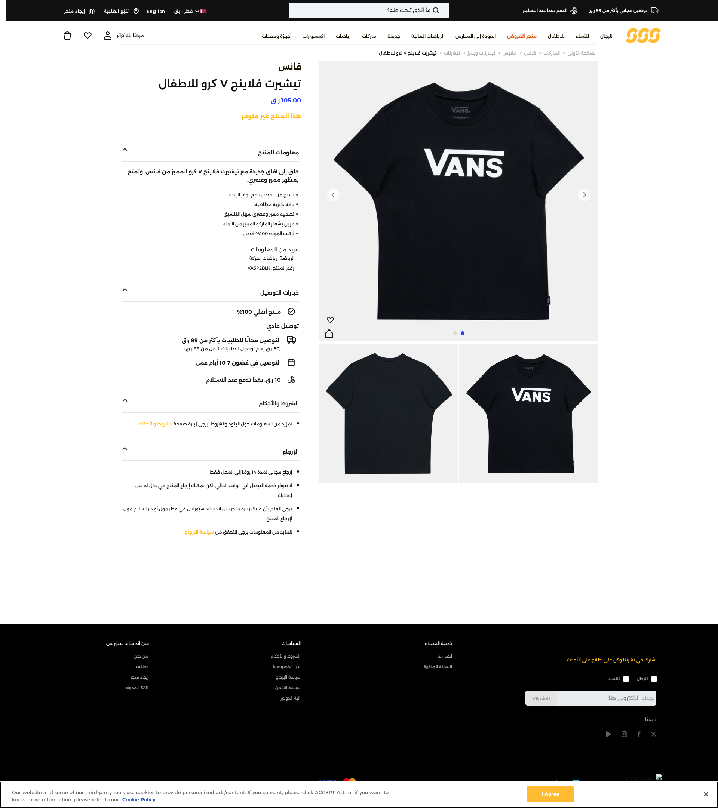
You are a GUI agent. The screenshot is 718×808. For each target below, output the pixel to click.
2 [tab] (455, 333)
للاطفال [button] (556, 36)
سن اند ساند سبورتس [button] (127, 643)
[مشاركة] (329, 334)
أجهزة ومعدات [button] (276, 36)
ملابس (509, 53)
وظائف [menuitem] (142, 666)
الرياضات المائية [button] (427, 36)
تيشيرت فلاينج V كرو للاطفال (407, 53)
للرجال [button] (606, 36)
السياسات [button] (291, 643)
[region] (359, 794)
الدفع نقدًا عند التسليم (545, 10)
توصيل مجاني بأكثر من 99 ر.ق (618, 10)
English (156, 11)
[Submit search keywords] (442, 10)
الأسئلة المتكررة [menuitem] (438, 666)
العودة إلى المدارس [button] (475, 36)
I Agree (550, 794)
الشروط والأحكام (155, 424)
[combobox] (369, 10)
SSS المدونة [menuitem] (136, 687)
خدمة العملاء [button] (438, 643)
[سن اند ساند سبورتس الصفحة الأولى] (643, 35)
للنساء (614, 678)
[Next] (333, 195)
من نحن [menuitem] (141, 656)
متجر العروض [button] (522, 36)
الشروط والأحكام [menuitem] (285, 656)
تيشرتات (452, 53)
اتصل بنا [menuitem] (445, 656)
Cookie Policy (139, 800)
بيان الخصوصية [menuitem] (286, 666)
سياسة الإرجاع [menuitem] (288, 677)
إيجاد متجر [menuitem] (139, 677)
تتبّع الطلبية (117, 11)
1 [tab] (462, 333)
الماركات (551, 53)
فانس (530, 53)
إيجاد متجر (75, 11)
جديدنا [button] (393, 36)
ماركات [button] (369, 36)
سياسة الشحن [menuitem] (287, 687)
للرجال (642, 678)
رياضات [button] (343, 36)
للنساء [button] (582, 36)
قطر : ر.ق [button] (184, 11)
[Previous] (584, 195)
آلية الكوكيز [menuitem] (290, 698)
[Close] (706, 794)
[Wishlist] (87, 35)
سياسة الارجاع (199, 532)
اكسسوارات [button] (314, 36)
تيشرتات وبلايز (481, 53)
